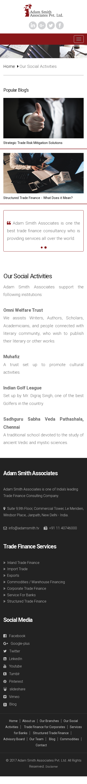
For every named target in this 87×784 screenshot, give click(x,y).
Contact (41, 745)
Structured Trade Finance (51, 733)
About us (28, 721)
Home (9, 66)
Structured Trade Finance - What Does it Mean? (38, 198)
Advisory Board (14, 739)
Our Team (36, 739)
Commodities (69, 739)
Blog (52, 739)
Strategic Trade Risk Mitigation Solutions (32, 143)
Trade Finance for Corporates (44, 727)
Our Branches (49, 721)
